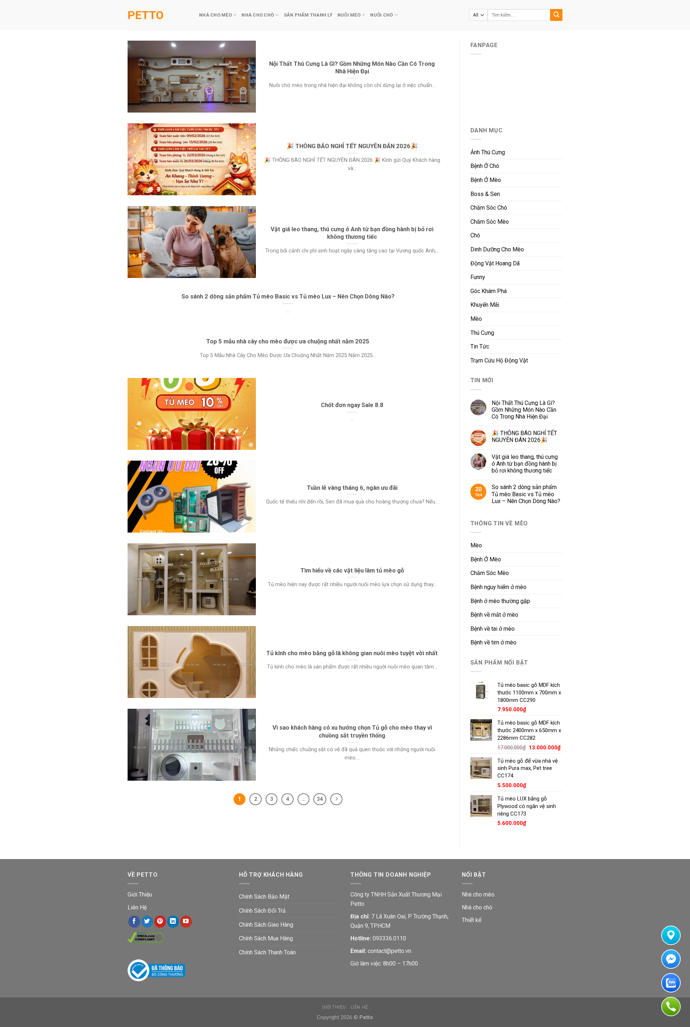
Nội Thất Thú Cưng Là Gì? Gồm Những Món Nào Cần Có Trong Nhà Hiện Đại (524, 410)
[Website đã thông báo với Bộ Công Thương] (156, 970)
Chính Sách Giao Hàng (266, 924)
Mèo (476, 318)
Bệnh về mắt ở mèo (494, 614)
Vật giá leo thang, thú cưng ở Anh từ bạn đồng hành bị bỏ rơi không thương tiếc (525, 463)
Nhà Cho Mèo (215, 15)
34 (320, 799)
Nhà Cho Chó (258, 15)
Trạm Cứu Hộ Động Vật (499, 360)
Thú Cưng (482, 332)
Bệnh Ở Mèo (485, 180)
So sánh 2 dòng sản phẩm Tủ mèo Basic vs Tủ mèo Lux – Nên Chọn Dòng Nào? (526, 494)
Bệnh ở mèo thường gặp (500, 601)
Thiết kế (471, 920)
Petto (146, 15)
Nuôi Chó (381, 15)
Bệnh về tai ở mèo (492, 628)
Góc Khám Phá (488, 291)
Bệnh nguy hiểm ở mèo (498, 587)
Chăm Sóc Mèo (489, 221)
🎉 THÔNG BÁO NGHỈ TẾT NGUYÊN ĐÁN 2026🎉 (524, 436)
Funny (477, 277)
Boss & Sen (485, 194)
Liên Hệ (137, 907)
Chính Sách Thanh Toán (267, 952)
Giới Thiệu (140, 894)
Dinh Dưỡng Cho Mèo (497, 249)
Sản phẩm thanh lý (308, 15)
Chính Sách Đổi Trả (262, 910)
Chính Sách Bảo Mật (264, 896)
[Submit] (556, 15)
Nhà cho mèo (478, 894)
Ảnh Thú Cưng (487, 152)
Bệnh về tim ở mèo (493, 642)
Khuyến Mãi (484, 304)
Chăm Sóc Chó (488, 207)
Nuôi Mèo (348, 15)
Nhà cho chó (477, 907)
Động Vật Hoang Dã (495, 263)
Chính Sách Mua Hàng (266, 938)
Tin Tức (479, 346)
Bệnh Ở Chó (484, 166)
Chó (475, 235)
